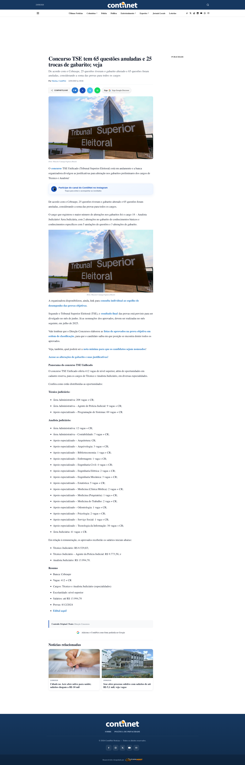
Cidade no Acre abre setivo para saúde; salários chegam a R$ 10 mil (70, 685)
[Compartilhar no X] (90, 90)
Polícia (104, 13)
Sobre (108, 731)
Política (114, 13)
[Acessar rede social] (187, 13)
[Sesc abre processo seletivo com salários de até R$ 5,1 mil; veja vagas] (127, 663)
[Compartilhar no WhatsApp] (97, 90)
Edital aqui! (60, 611)
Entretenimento (127, 13)
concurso (56, 168)
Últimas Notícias (76, 13)
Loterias (172, 13)
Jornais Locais (159, 13)
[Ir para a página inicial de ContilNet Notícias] (122, 723)
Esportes (143, 13)
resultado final (109, 313)
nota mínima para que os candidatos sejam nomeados (114, 349)
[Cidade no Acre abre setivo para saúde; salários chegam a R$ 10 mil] (74, 663)
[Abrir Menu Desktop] (38, 13)
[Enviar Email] (208, 13)
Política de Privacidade (127, 731)
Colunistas (91, 13)
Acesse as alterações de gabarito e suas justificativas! (78, 357)
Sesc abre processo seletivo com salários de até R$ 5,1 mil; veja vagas (127, 685)
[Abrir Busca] (207, 4)
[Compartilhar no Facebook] (82, 90)
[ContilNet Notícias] (123, 4)
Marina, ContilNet (59, 80)
